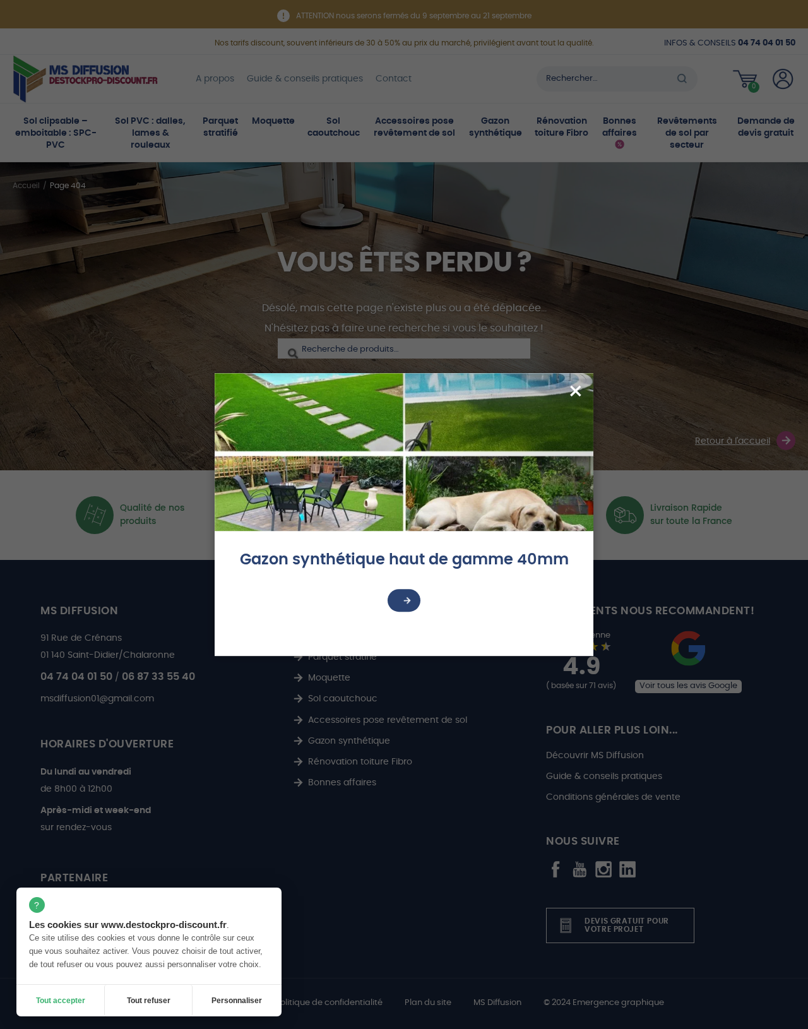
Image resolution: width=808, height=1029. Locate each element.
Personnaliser (236, 1000)
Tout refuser (148, 1000)
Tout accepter (60, 1000)
